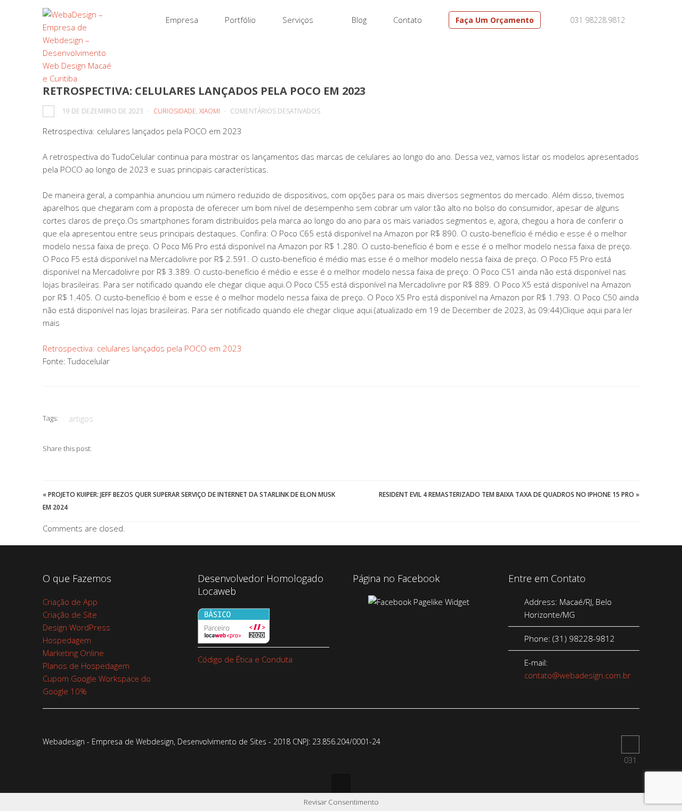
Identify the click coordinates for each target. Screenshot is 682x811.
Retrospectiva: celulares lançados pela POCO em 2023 (142, 348)
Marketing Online (73, 653)
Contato (407, 19)
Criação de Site (70, 614)
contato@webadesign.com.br (577, 675)
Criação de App (70, 601)
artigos (81, 418)
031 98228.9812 (596, 20)
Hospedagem (67, 640)
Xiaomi (209, 111)
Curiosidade (174, 111)
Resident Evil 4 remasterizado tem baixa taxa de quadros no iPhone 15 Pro (506, 494)
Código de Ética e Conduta (245, 659)
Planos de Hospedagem (86, 665)
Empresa (182, 19)
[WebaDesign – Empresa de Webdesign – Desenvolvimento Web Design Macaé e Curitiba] (78, 78)
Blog (359, 19)
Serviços (297, 19)
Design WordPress (76, 627)
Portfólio (240, 19)
